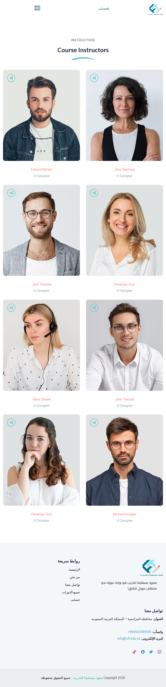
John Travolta (41, 284)
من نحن (75, 577)
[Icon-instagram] (159, 651)
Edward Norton (41, 169)
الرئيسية (74, 569)
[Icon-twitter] (151, 651)
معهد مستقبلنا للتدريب (88, 678)
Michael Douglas (124, 514)
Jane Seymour (124, 169)
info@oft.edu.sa (128, 638)
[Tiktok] (134, 651)
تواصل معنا (72, 585)
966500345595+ (139, 632)
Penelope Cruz (124, 284)
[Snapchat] (142, 651)
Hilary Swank (42, 399)
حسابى (102, 8)
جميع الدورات (71, 592)
